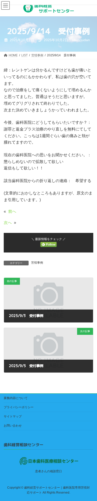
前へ (12, 211)
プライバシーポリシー (19, 407)
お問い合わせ (13, 425)
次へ (8, 222)
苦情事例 (37, 262)
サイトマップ (13, 416)
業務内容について (16, 398)
